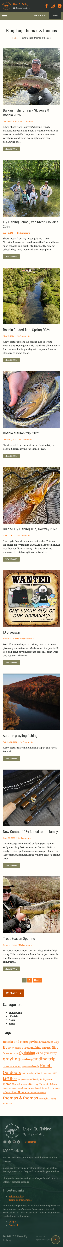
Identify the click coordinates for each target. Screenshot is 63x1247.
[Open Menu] (4, 15)
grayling (11, 1059)
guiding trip (43, 1059)
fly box (16, 1053)
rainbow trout (33, 1088)
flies (55, 1047)
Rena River (47, 1088)
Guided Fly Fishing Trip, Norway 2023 (30, 529)
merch (7, 1084)
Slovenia (33, 1092)
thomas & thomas (20, 1098)
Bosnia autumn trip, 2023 (21, 433)
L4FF (54, 1073)
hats (49, 1073)
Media (12, 1019)
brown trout (46, 1042)
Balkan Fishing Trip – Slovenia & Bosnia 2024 (26, 112)
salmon (57, 1088)
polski (55, 15)
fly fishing (27, 1053)
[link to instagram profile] (53, 6)
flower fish (8, 1053)
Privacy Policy (16, 1196)
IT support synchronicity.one (43, 1238)
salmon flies (10, 1092)
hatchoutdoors (29, 1073)
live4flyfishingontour (43, 1079)
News (12, 1023)
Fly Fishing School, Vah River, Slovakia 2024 (30, 223)
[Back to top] (55, 1239)
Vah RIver (7, 1103)
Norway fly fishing (48, 1084)
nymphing (12, 1088)
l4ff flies (10, 1078)
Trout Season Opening (19, 938)
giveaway (50, 1053)
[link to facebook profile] (46, 6)
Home (15, 37)
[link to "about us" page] (60, 6)
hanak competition (12, 1066)
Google (12, 1221)
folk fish (39, 1053)
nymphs (21, 1088)
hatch (35, 1066)
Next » (37, 980)
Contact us (30, 1141)
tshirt (47, 1098)
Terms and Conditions (20, 1199)
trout (41, 1098)
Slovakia (23, 1092)
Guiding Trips (15, 1012)
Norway (33, 1084)
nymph (5, 1088)
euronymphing (31, 1047)
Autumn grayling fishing (20, 735)
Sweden (42, 1092)
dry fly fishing (14, 1047)
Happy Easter (27, 1067)
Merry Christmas (20, 1084)
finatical (46, 1047)
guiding (26, 1059)
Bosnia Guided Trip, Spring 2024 (26, 329)
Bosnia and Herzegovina (21, 1042)
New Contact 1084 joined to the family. (31, 831)
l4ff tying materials (25, 1080)
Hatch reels (41, 1073)
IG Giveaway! (12, 632)
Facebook (13, 1225)
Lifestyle (13, 1016)
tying (53, 1098)
